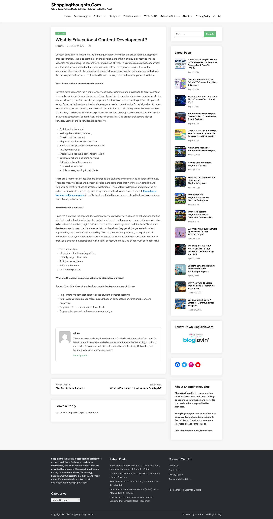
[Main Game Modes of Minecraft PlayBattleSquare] (180, 148)
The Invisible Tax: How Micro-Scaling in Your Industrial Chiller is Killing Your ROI (201, 250)
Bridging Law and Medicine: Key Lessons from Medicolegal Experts (202, 268)
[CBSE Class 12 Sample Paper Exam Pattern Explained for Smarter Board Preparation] (180, 131)
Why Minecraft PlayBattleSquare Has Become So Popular (199, 197)
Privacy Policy (203, 16)
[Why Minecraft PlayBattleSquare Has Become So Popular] (180, 195)
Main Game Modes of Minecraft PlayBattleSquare (202, 149)
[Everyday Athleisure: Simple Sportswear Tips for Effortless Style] (180, 229)
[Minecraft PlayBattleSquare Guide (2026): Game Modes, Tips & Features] (180, 114)
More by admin (80, 355)
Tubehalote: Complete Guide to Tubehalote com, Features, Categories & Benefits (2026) (203, 64)
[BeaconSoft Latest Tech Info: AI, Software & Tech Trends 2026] (180, 96)
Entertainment (130, 16)
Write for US (150, 16)
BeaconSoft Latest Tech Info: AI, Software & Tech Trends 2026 (203, 99)
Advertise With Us (170, 16)
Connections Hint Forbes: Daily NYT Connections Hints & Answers (202, 82)
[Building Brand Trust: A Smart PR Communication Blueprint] (180, 300)
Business (98, 16)
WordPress (200, 514)
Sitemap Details (193, 489)
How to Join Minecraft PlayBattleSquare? (199, 164)
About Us (187, 16)
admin (61, 46)
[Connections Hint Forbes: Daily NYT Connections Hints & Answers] (180, 79)
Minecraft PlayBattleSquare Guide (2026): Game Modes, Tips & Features (202, 116)
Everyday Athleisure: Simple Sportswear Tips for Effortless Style (202, 231)
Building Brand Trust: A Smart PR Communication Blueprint (201, 303)
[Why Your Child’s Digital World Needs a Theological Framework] (180, 283)
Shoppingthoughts (184, 393)
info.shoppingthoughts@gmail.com (69, 482)
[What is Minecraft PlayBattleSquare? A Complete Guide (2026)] (180, 212)
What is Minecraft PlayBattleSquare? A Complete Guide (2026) (200, 214)
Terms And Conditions (180, 479)
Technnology (80, 16)
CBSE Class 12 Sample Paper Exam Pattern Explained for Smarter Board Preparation (202, 133)
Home (67, 16)
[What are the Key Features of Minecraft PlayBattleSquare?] (180, 178)
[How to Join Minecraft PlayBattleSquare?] (180, 163)
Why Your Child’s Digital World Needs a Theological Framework (201, 285)
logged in (73, 412)
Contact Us (174, 470)
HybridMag (215, 514)
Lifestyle (112, 16)
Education (61, 33)
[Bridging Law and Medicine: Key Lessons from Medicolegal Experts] (180, 266)
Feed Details (175, 489)
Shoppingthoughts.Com (76, 5)
